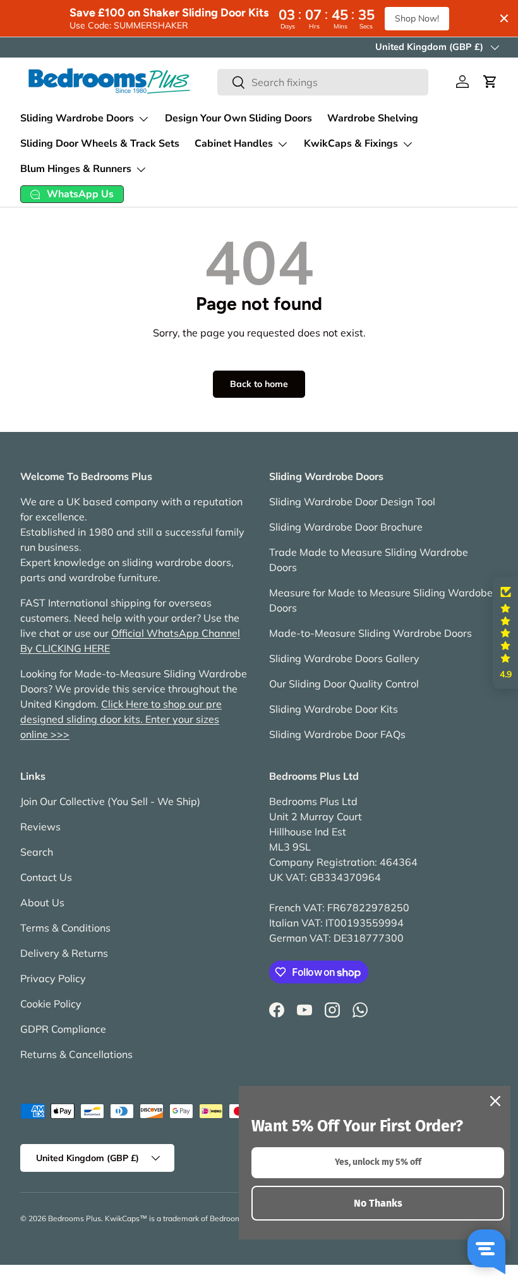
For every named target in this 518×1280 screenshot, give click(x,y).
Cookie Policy (50, 1003)
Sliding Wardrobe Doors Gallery (344, 658)
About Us (42, 902)
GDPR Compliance (63, 1029)
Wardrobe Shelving (372, 118)
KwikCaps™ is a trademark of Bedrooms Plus (184, 1218)
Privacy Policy (53, 978)
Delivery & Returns (64, 953)
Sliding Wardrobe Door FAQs (337, 734)
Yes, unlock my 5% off (378, 1162)
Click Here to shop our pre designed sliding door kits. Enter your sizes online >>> (121, 719)
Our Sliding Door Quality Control (344, 683)
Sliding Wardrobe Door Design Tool (352, 501)
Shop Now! (417, 18)
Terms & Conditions (65, 927)
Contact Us (46, 877)
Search (36, 852)
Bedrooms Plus (74, 1218)
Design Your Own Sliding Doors (238, 118)
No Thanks (378, 1203)
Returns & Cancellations (76, 1054)
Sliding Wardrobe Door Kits (333, 709)
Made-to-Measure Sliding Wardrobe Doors (370, 633)
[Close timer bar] (504, 18)
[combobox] (322, 82)
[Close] (495, 1101)
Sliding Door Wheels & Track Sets (99, 144)
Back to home (259, 384)
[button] (490, 81)
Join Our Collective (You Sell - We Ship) (110, 801)
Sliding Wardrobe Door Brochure (346, 526)
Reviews (40, 826)
